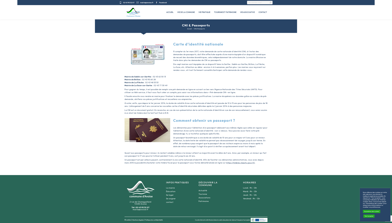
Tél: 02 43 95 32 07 (140, 207)
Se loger (170, 195)
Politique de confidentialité (154, 220)
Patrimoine (204, 201)
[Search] (270, 2)
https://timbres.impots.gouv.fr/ (240, 163)
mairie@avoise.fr (146, 3)
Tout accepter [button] (369, 216)
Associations (204, 197)
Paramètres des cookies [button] (371, 211)
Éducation (170, 191)
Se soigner (171, 198)
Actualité (203, 190)
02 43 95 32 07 (128, 3)
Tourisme (203, 194)
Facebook (163, 3)
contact (169, 202)
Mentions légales (138, 220)
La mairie (170, 188)
